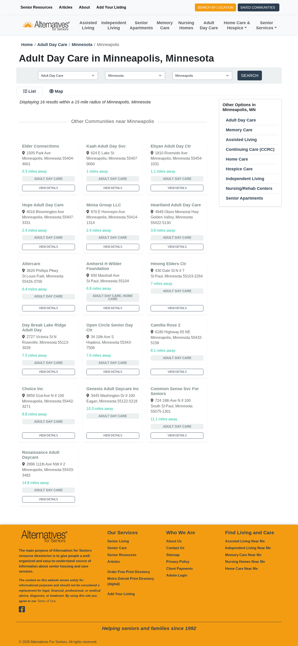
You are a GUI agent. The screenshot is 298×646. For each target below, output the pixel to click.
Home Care (237, 159)
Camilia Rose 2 (165, 325)
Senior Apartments (141, 25)
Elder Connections (40, 146)
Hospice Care (239, 169)
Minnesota (82, 44)
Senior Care (117, 548)
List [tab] (32, 91)
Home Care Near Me (241, 568)
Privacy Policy (177, 562)
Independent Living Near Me (248, 548)
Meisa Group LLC (103, 205)
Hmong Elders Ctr (168, 263)
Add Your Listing (111, 7)
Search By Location (215, 7)
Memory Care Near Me (243, 555)
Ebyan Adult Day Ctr (171, 146)
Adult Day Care (209, 25)
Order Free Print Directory (128, 572)
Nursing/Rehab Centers (249, 188)
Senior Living (118, 541)
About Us (174, 541)
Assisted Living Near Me (245, 541)
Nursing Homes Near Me (245, 562)
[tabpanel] (149, 302)
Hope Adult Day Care (43, 205)
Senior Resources (36, 7)
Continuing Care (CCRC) (250, 149)
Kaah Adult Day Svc (106, 146)
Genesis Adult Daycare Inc (112, 388)
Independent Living (113, 25)
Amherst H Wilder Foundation (104, 266)
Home (27, 44)
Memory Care (165, 25)
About (84, 7)
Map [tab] (59, 91)
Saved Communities (257, 7)
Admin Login (176, 575)
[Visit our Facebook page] (22, 609)
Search (249, 75)
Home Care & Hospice (237, 25)
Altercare (31, 263)
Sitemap (172, 555)
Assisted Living (88, 25)
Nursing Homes (186, 25)
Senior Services (264, 25)
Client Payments (179, 568)
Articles (65, 7)
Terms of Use (46, 601)
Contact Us (175, 548)
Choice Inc (32, 388)
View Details (48, 188)
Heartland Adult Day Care (176, 205)
